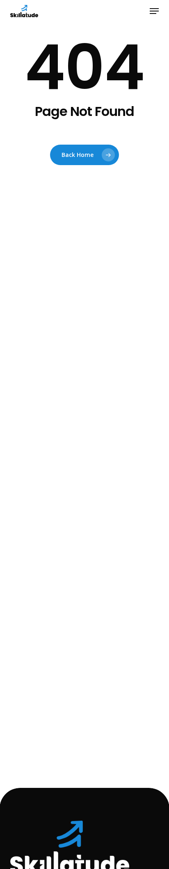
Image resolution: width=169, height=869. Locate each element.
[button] (154, 11)
